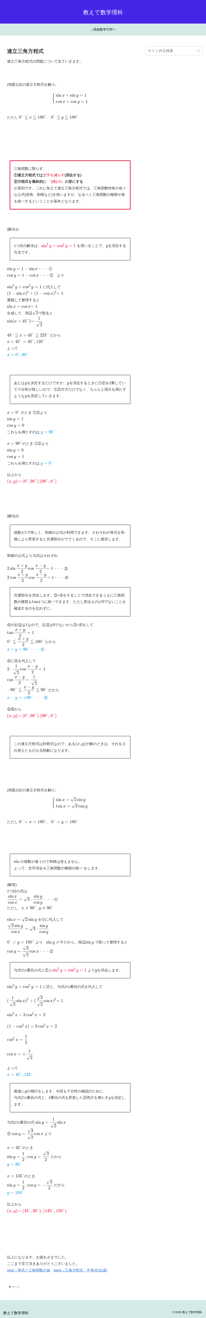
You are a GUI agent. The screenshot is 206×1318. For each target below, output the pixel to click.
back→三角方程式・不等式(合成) (80, 1270)
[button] (198, 51)
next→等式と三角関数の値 (28, 1270)
